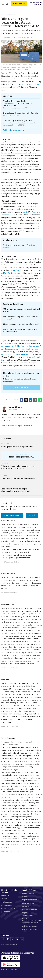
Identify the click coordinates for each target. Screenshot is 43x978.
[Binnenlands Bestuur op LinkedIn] (12, 939)
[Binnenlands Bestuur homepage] (36, 4)
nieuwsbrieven (28, 903)
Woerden (34, 212)
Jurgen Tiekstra (9, 37)
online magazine (8, 908)
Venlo (25, 212)
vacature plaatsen (29, 909)
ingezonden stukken (30, 900)
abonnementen (7, 905)
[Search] (39, 7)
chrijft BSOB (16, 271)
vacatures (5, 896)
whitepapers (6, 902)
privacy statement (29, 926)
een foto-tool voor (20, 161)
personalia (5, 912)
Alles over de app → (9, 969)
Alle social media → (9, 945)
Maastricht (8, 215)
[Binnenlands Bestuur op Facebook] (3, 939)
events (4, 899)
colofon (25, 897)
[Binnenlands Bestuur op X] (8, 939)
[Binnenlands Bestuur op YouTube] (21, 939)
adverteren (27, 906)
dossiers (4, 915)
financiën (5, 15)
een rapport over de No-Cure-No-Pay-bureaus (20, 346)
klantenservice (28, 893)
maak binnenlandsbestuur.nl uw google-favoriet (31, 921)
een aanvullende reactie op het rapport (16, 355)
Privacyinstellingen (30, 929)
